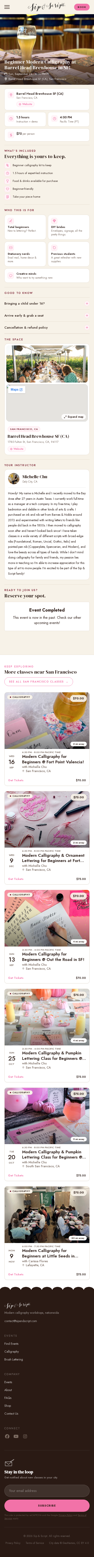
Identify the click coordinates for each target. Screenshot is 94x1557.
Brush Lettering (13, 1359)
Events (8, 1382)
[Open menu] (7, 6)
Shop (7, 1406)
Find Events (11, 1343)
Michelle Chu (35, 476)
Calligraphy (11, 1351)
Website (27, 104)
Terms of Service (35, 1543)
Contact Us (11, 1413)
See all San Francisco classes (38, 682)
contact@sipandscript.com (20, 1321)
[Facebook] (7, 1437)
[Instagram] (25, 1437)
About (8, 1390)
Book (82, 7)
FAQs (7, 1398)
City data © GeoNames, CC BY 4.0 (69, 1543)
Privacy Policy (66, 1515)
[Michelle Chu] (13, 478)
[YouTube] (16, 1437)
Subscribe (47, 1506)
